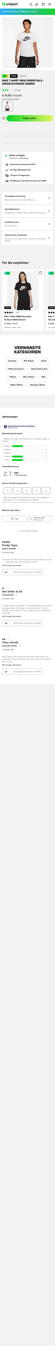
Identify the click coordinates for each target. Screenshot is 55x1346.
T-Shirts (12, 377)
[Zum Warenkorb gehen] (43, 4)
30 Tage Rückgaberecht (20, 170)
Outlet (44, 361)
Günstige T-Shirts (37, 385)
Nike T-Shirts (28, 377)
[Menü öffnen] (49, 4)
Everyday (12, 361)
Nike (44, 377)
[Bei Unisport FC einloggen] (37, 4)
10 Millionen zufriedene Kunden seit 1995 (28, 181)
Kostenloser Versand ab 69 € (23, 164)
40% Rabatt (29, 361)
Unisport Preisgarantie (20, 175)
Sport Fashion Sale (39, 369)
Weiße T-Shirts (16, 385)
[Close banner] (52, 11)
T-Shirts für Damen (16, 369)
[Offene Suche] (31, 4)
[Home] (10, 4)
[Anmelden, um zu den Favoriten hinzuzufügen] (3, 118)
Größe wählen (30, 118)
